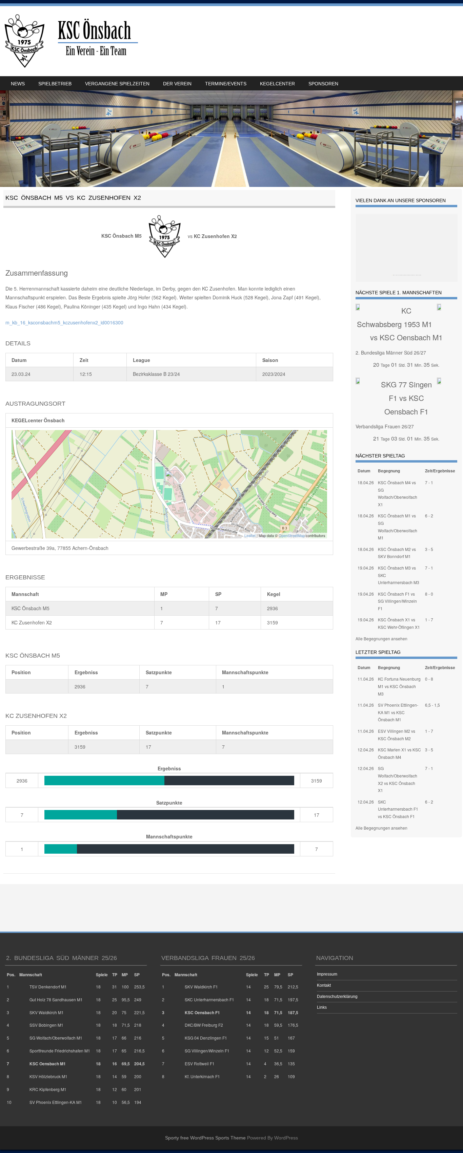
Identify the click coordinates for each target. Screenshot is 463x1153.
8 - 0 (429, 594)
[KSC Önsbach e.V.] (70, 41)
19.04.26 (366, 568)
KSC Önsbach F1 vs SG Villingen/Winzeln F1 (397, 601)
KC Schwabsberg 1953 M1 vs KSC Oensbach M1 (400, 323)
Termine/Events (225, 83)
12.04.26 (366, 749)
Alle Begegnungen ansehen (381, 638)
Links (322, 1007)
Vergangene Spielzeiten (117, 83)
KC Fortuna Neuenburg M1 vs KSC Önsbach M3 (399, 686)
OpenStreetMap (292, 535)
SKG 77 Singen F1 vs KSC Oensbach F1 (406, 397)
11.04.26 (366, 679)
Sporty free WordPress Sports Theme (205, 1137)
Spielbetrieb (55, 83)
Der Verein (177, 83)
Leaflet (250, 535)
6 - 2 (429, 515)
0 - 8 (429, 679)
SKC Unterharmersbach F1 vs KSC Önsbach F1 (398, 809)
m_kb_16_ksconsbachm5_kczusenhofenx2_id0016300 (64, 322)
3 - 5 (429, 549)
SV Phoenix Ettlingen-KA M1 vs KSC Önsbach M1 (398, 712)
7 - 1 (429, 482)
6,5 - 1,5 (432, 705)
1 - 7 (429, 619)
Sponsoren (323, 83)
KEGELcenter (277, 83)
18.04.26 (366, 482)
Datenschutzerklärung (337, 996)
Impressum (327, 974)
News (18, 83)
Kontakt (324, 985)
